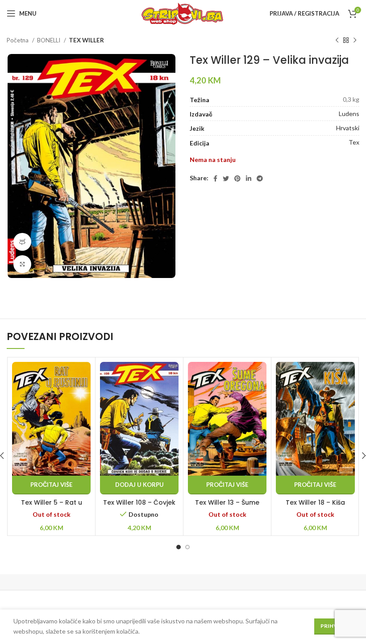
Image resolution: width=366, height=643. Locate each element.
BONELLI (49, 40)
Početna (18, 40)
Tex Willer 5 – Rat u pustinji (51, 507)
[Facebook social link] (215, 178)
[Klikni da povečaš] (22, 264)
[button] (139, 485)
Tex (354, 142)
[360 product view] (22, 242)
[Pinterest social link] (237, 178)
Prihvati (333, 625)
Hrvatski (347, 128)
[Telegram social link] (260, 178)
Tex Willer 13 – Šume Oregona (227, 507)
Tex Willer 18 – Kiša (315, 502)
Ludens (349, 113)
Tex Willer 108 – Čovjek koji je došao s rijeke (139, 507)
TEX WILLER (86, 40)
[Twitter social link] (226, 178)
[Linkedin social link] (248, 178)
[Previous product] (337, 40)
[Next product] (354, 40)
